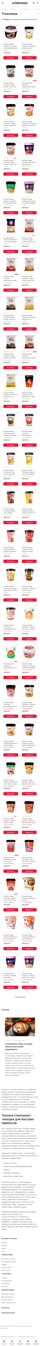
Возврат (4, 1264)
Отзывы (4, 1278)
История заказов (7, 1297)
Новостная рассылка (9, 1303)
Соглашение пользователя (26, 1336)
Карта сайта (6, 1270)
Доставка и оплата (8, 1259)
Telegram (8, 1318)
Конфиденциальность (8, 1336)
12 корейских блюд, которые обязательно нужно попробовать (18, 1047)
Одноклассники (13, 1318)
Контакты (5, 1286)
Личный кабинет (8, 1290)
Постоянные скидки (9, 1262)
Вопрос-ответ (7, 1267)
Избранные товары (8, 1294)
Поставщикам (6, 1281)
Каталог (4, 1243)
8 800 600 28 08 (8, 1313)
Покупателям (7, 1255)
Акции (4, 1248)
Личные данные (7, 1300)
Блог (3, 1251)
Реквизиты (5, 1284)
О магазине (6, 1274)
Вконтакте (4, 1318)
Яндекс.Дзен (18, 1318)
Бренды (4, 1245)
